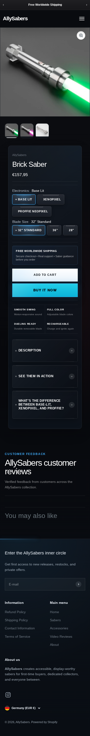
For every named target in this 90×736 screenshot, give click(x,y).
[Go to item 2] (27, 130)
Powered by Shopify (44, 722)
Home (54, 612)
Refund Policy (15, 612)
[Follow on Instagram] (8, 695)
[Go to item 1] (11, 130)
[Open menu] (82, 18)
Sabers (55, 620)
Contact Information (20, 628)
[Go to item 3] (42, 130)
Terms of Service (17, 636)
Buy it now (45, 290)
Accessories (59, 628)
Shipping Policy (16, 620)
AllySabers (15, 18)
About (54, 645)
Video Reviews (61, 636)
